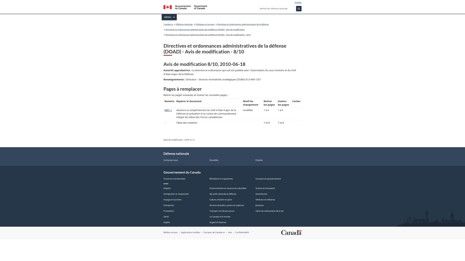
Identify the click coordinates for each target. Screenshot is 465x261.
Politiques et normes (204, 24)
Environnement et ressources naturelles (227, 188)
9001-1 (168, 110)
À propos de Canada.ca (214, 232)
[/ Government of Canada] (185, 7)
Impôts (166, 222)
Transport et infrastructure (221, 211)
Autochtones (261, 194)
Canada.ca (168, 24)
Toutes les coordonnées (174, 178)
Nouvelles (213, 160)
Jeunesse (260, 205)
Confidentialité (242, 232)
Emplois (259, 160)
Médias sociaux (170, 232)
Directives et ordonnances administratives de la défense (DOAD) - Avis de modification (205, 29)
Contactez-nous (170, 160)
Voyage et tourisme (172, 199)
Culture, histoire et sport (220, 199)
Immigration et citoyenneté (176, 194)
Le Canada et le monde (219, 216)
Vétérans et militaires (265, 199)
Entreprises (168, 205)
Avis (230, 232)
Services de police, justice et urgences (226, 205)
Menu (170, 17)
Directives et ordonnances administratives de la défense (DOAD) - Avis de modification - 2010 (208, 34)
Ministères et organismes (221, 178)
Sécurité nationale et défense (222, 194)
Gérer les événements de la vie (269, 211)
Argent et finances (217, 222)
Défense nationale (184, 24)
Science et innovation (265, 188)
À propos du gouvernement (268, 178)
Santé (166, 216)
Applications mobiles (190, 232)
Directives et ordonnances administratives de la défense (243, 24)
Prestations (168, 211)
